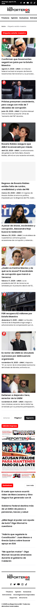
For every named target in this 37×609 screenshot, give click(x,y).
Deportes (13, 598)
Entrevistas (6, 595)
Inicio (4, 26)
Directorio (23, 598)
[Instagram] (22, 584)
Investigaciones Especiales (24, 595)
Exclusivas (24, 18)
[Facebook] (11, 584)
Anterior (6, 418)
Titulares (5, 18)
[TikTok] (26, 584)
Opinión (14, 18)
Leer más (30, 485)
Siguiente (30, 418)
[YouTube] (18, 584)
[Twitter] (15, 584)
